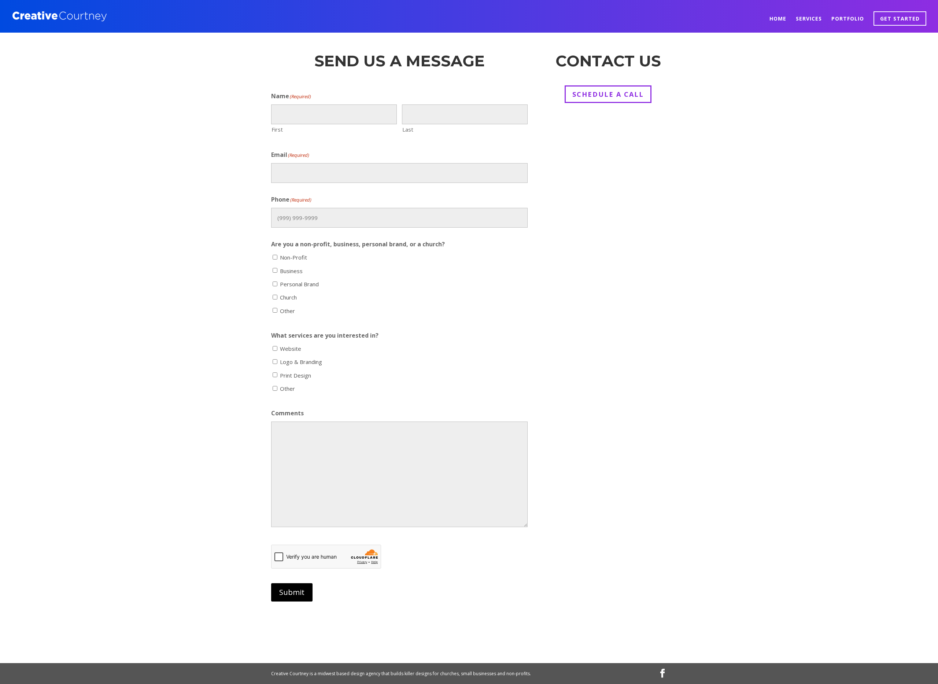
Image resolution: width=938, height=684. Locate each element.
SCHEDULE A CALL (608, 94)
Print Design (295, 375)
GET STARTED (900, 18)
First (277, 129)
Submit (291, 592)
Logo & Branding (301, 361)
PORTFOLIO (847, 19)
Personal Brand (299, 284)
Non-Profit (293, 257)
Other (287, 311)
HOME (777, 19)
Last (407, 129)
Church (288, 297)
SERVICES (809, 19)
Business (291, 271)
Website (290, 348)
